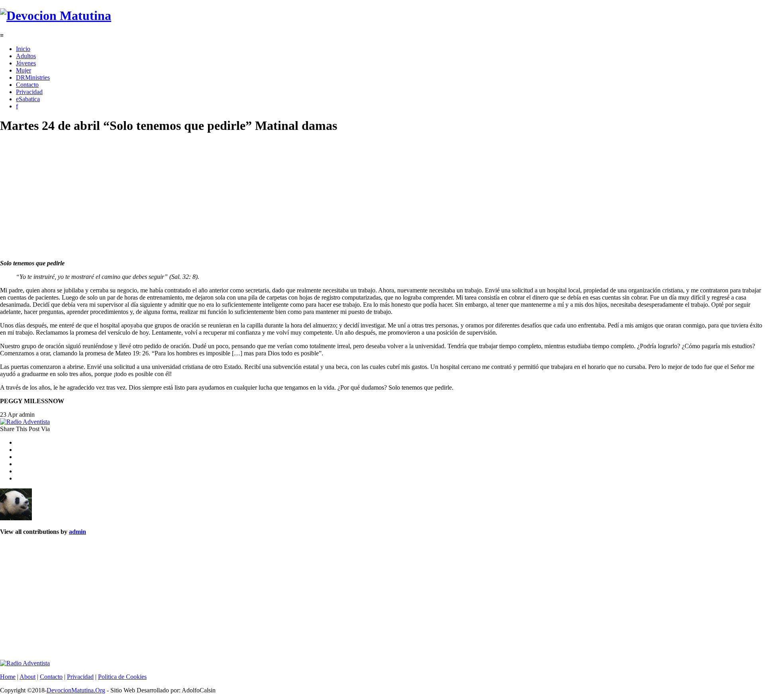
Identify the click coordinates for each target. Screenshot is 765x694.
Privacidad (29, 91)
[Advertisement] (239, 197)
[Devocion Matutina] (55, 15)
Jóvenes (26, 63)
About (27, 676)
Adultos (26, 56)
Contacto (27, 84)
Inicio (23, 48)
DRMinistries (33, 77)
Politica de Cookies (122, 676)
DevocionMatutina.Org (76, 690)
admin (77, 531)
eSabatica (28, 99)
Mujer (23, 70)
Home (8, 676)
